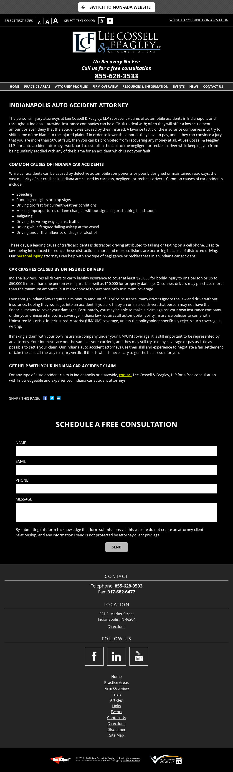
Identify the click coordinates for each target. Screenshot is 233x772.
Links (116, 705)
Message (24, 499)
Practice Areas (37, 86)
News (194, 86)
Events (179, 86)
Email (21, 461)
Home (15, 86)
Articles (116, 700)
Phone (22, 480)
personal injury (30, 256)
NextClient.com (131, 760)
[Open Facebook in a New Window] (94, 656)
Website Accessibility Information (199, 20)
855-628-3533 (116, 75)
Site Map (116, 735)
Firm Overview (105, 86)
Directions (116, 626)
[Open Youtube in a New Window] (138, 656)
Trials (116, 694)
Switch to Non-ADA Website (120, 7)
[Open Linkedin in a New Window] (116, 656)
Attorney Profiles (71, 86)
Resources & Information (145, 86)
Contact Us (213, 86)
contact (125, 374)
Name (21, 443)
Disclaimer (116, 729)
